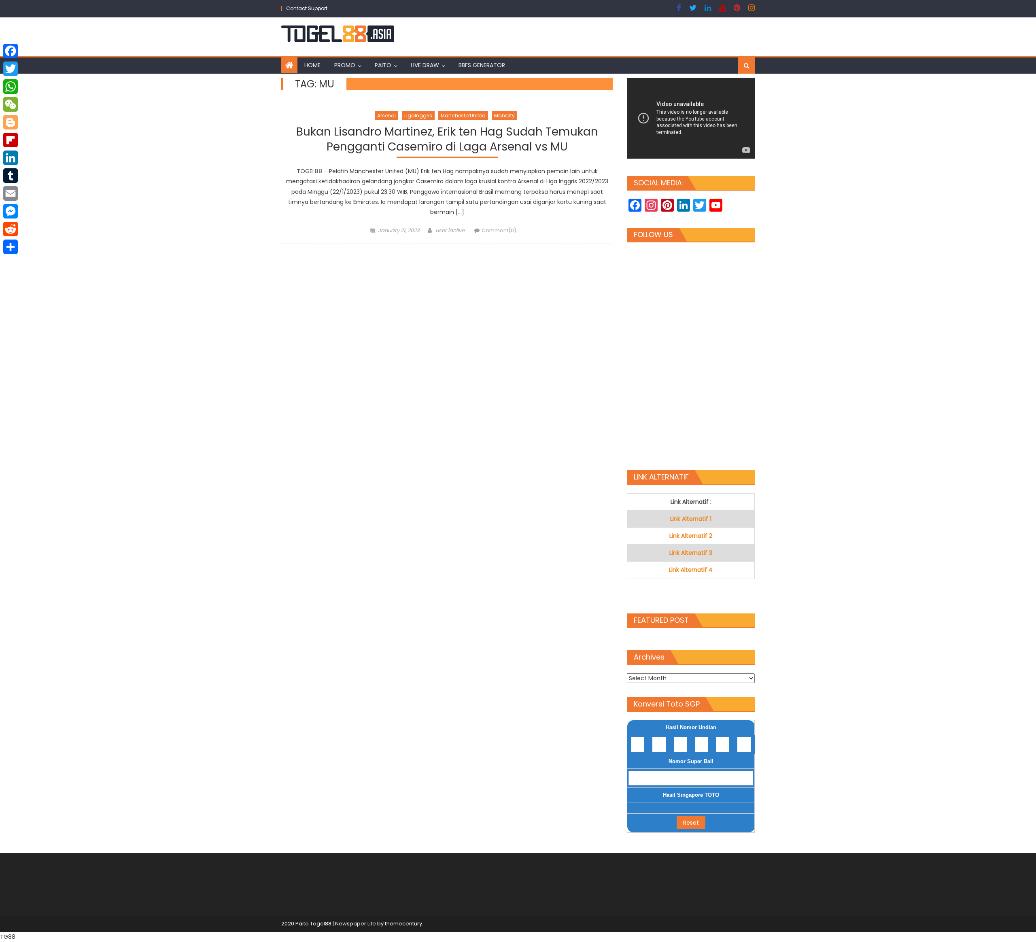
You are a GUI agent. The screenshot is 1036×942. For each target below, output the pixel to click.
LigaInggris (418, 115)
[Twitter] (10, 69)
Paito (383, 65)
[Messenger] (10, 211)
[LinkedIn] (10, 158)
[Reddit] (10, 229)
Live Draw (425, 65)
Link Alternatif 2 (690, 536)
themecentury (403, 923)
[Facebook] (10, 51)
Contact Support (306, 8)
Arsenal (386, 115)
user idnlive (450, 230)
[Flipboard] (10, 140)
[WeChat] (10, 104)
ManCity (504, 115)
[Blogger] (10, 122)
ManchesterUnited (463, 115)
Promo (344, 65)
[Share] (10, 247)
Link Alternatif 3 (690, 553)
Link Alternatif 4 (691, 570)
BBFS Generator (482, 65)
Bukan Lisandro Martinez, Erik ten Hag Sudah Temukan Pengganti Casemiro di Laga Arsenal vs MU (447, 139)
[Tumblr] (10, 176)
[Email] (10, 193)
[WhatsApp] (10, 86)
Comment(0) (499, 230)
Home (312, 65)
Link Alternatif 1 (690, 519)
